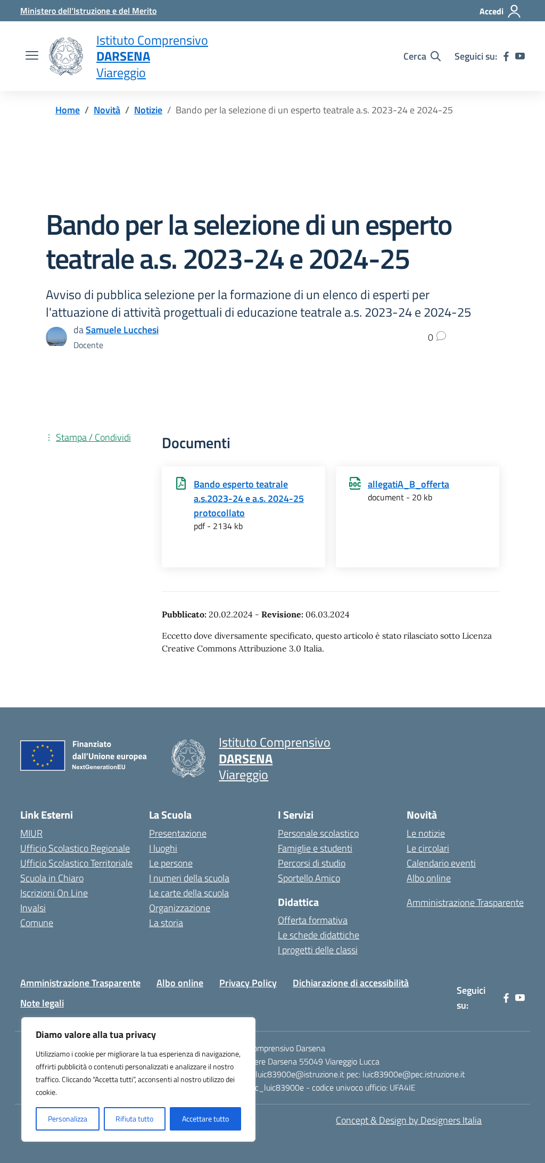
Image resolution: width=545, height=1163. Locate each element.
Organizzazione (179, 908)
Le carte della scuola (189, 893)
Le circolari (428, 848)
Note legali (42, 1003)
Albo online (429, 878)
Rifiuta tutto (134, 1118)
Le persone (171, 863)
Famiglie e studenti (315, 848)
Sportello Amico (309, 878)
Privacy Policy (248, 983)
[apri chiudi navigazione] (32, 56)
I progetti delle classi (318, 950)
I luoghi (163, 848)
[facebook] (506, 56)
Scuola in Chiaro (52, 878)
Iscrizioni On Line (54, 893)
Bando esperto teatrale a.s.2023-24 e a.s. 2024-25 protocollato (249, 498)
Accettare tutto (205, 1118)
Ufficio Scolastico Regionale (75, 848)
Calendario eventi (441, 863)
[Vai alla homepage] (66, 56)
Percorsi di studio (311, 863)
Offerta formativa (313, 920)
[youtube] (520, 56)
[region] (138, 1079)
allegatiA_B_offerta (408, 484)
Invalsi (33, 908)
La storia (166, 922)
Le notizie (426, 833)
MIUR (31, 833)
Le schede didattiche (318, 935)
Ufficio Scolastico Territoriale (76, 863)
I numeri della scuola (189, 878)
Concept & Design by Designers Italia (409, 1120)
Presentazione (178, 833)
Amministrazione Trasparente (465, 902)
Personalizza (67, 1118)
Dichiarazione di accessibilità (351, 983)
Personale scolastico (318, 833)
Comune (36, 922)
